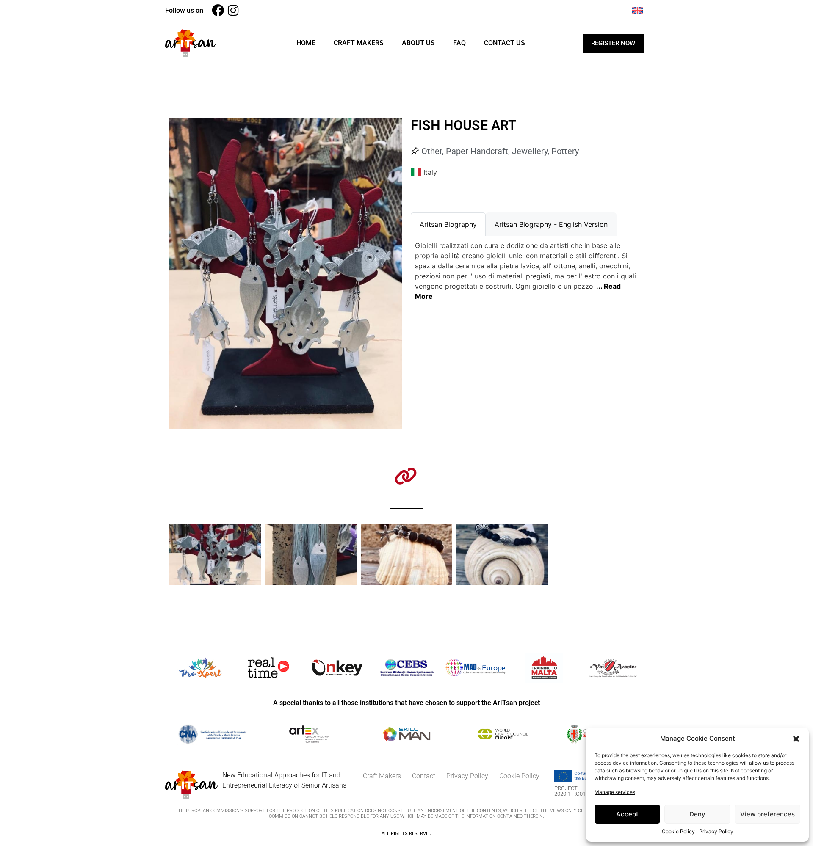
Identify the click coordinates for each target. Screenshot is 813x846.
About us (418, 43)
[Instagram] (233, 10)
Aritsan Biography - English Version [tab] (551, 224)
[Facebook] (218, 10)
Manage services (615, 792)
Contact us (504, 43)
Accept (627, 814)
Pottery (565, 151)
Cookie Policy (678, 831)
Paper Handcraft (477, 151)
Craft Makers (359, 43)
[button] (796, 738)
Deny (697, 814)
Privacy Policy (716, 831)
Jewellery (530, 151)
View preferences (767, 814)
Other (431, 151)
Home (305, 43)
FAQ (459, 43)
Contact (423, 776)
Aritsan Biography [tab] (448, 224)
